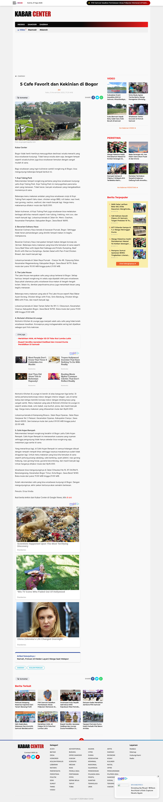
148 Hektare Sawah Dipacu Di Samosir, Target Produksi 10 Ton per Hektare (121, 218)
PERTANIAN (74, 774)
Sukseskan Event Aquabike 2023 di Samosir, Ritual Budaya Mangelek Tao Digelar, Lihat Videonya (116, 97)
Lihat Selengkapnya (127, 264)
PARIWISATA (55, 771)
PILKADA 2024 (94, 774)
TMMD (52, 787)
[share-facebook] (93, 97)
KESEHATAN (93, 758)
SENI (52, 780)
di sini (69, 497)
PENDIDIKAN (93, 771)
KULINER (110, 761)
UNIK (90, 787)
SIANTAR (91, 780)
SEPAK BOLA (74, 780)
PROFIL (91, 777)
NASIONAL (92, 765)
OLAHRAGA (92, 768)
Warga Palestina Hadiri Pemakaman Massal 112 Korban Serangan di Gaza (116, 156)
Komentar (23, 98)
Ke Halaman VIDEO (127, 128)
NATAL (110, 765)
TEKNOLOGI (93, 783)
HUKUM (72, 758)
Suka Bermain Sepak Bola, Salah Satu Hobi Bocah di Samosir (115, 119)
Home (20, 3)
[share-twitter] (97, 97)
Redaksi (133, 749)
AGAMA (91, 749)
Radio (132, 758)
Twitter (34, 760)
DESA (52, 755)
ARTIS (109, 749)
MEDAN (72, 765)
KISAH (109, 758)
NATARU (53, 768)
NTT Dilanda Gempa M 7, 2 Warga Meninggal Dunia (121, 229)
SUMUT (53, 783)
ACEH (52, 749)
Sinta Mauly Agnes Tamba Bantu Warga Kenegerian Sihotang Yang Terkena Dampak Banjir (137, 97)
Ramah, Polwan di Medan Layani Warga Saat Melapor (43, 659)
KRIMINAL (92, 761)
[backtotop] (81, 740)
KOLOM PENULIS (36, 668)
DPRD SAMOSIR (75, 755)
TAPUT (71, 783)
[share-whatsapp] (101, 97)
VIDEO (111, 78)
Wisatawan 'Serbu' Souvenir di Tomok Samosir (136, 119)
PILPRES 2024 (112, 774)
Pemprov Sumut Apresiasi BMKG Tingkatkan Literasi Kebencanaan (119, 252)
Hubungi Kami (135, 755)
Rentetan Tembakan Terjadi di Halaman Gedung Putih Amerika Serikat (137, 178)
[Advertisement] (101, 26)
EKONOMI (111, 755)
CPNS (90, 752)
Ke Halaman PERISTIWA (127, 187)
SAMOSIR (32, 24)
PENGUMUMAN (113, 771)
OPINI (109, 768)
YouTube (39, 760)
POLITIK (53, 777)
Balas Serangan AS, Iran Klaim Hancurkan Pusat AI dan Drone (138, 156)
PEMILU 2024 (74, 771)
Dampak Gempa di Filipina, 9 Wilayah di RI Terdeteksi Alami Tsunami (116, 178)
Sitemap (133, 752)
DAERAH (44, 24)
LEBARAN (54, 765)
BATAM (53, 752)
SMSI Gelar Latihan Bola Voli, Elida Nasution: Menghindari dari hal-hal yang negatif (121, 206)
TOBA (71, 787)
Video (22, 30)
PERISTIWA (114, 138)
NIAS (71, 768)
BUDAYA (72, 752)
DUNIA (90, 755)
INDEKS (21, 24)
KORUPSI (72, 761)
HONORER (54, 758)
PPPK (71, 777)
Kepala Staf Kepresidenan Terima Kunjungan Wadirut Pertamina (116, 3)
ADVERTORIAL (75, 749)
